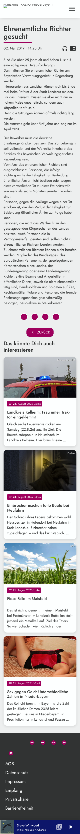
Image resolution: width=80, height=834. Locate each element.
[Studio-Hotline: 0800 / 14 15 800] (19, 741)
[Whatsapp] (30, 741)
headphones (65, 48)
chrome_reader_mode (73, 48)
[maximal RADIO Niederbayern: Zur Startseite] (35, 8)
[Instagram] (51, 741)
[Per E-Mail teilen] (56, 316)
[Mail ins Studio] (8, 741)
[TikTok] (19, 752)
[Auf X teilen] (34, 316)
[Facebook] (40, 741)
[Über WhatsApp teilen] (45, 316)
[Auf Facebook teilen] (24, 316)
